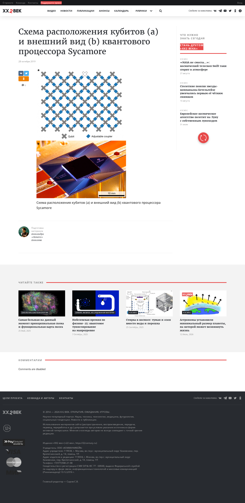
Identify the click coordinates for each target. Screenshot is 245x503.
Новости (66, 10)
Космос (184, 59)
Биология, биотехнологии (35, 312)
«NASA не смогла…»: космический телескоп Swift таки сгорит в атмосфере (203, 66)
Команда (21, 2)
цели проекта (13, 398)
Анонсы (104, 10)
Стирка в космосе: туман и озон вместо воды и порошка (148, 321)
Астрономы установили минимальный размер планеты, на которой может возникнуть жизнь (203, 325)
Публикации (85, 10)
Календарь (121, 10)
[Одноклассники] (235, 11)
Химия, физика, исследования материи (95, 312)
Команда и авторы (41, 398)
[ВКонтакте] (215, 11)
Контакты (33, 2)
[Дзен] (240, 11)
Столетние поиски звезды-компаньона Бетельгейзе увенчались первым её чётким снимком (201, 91)
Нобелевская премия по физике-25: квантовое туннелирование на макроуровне (88, 325)
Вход (239, 2)
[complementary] (201, 88)
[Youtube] (225, 11)
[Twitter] (230, 11)
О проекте (8, 2)
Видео (51, 10)
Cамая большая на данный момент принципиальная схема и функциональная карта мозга (41, 323)
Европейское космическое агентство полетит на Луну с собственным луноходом (199, 117)
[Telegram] (220, 11)
